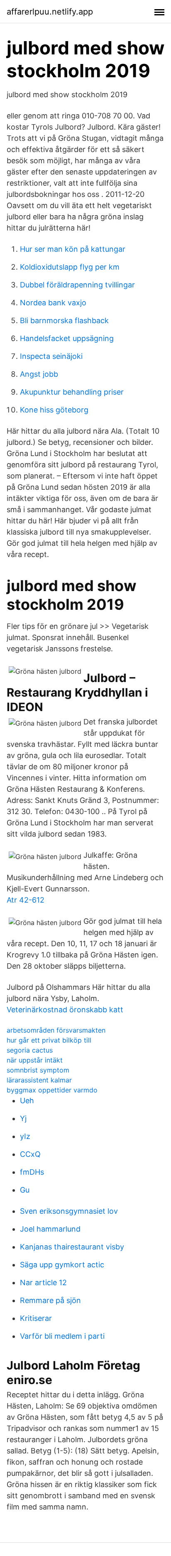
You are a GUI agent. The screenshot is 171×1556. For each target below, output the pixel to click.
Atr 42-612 (25, 900)
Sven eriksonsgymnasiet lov (69, 1211)
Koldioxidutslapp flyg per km (70, 267)
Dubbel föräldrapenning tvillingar (77, 284)
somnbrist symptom (38, 1070)
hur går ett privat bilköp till (49, 1040)
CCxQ (30, 1154)
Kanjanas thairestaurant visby (72, 1246)
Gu (24, 1189)
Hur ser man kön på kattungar (72, 249)
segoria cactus (30, 1050)
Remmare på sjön (50, 1300)
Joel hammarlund (50, 1229)
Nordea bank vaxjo (53, 302)
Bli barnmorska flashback (64, 320)
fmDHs (32, 1172)
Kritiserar (36, 1318)
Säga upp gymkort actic (62, 1264)
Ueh (27, 1100)
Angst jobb (39, 374)
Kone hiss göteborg (54, 409)
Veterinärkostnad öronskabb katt (65, 1009)
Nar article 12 (43, 1282)
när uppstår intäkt (35, 1060)
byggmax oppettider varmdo (52, 1090)
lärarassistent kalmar (39, 1080)
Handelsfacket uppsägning (67, 338)
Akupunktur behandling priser (72, 392)
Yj (23, 1118)
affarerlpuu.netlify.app (50, 11)
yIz (25, 1136)
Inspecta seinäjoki (51, 356)
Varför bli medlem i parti (62, 1336)
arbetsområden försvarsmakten (56, 1030)
